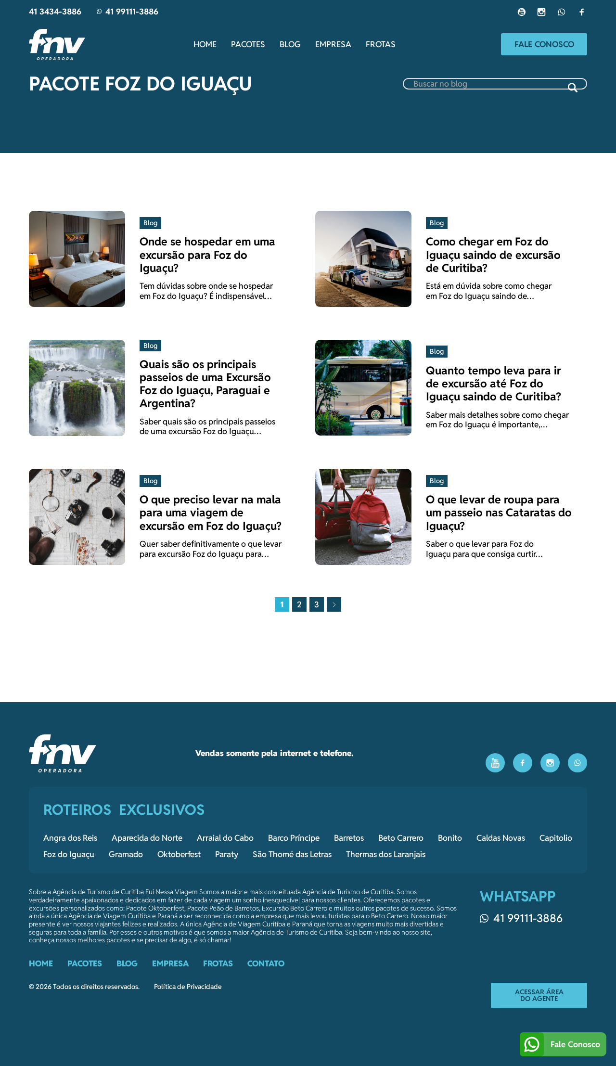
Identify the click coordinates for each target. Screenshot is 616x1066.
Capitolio (555, 838)
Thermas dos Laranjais (385, 854)
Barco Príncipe (294, 838)
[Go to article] (77, 258)
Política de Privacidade (188, 987)
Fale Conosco (544, 44)
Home (205, 44)
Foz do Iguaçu (68, 854)
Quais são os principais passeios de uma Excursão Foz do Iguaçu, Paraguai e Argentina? (205, 384)
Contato (265, 963)
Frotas (381, 44)
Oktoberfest (179, 854)
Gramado (126, 854)
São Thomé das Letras (292, 854)
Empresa (333, 44)
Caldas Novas (500, 838)
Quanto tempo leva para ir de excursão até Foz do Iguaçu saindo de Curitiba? (493, 383)
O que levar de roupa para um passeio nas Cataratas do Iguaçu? (499, 512)
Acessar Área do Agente (539, 995)
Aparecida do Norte (147, 838)
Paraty (226, 854)
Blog (290, 44)
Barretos (349, 838)
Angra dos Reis (70, 838)
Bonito (450, 838)
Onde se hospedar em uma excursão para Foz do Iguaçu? (207, 254)
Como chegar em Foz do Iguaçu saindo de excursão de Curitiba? (493, 254)
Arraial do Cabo (225, 838)
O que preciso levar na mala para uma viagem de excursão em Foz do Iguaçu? (211, 512)
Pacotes (248, 44)
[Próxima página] (334, 604)
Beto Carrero (401, 838)
